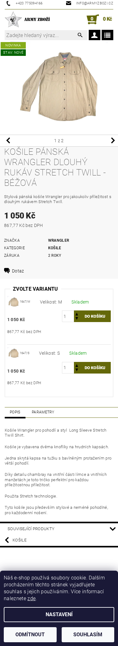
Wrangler (58, 240)
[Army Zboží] (27, 19)
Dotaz (18, 270)
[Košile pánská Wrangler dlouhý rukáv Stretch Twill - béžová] (13, 301)
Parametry (43, 412)
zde (31, 598)
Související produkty (31, 528)
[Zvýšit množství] (77, 313)
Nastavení (59, 614)
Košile (54, 248)
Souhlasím (87, 635)
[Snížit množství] (77, 319)
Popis (15, 412)
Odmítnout (30, 635)
